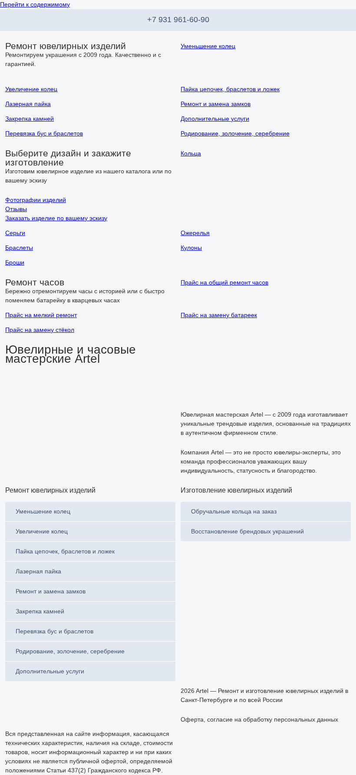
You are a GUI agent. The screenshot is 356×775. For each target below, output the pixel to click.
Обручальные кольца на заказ (234, 511)
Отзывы (16, 208)
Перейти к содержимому (35, 4)
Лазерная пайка (38, 571)
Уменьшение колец (43, 511)
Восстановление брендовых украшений (247, 531)
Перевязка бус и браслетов (54, 631)
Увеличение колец (42, 531)
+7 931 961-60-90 (178, 19)
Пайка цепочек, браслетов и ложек (65, 551)
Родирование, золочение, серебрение (70, 651)
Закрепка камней (40, 611)
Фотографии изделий (35, 199)
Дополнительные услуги (50, 671)
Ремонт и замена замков (51, 591)
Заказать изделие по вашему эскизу (56, 218)
